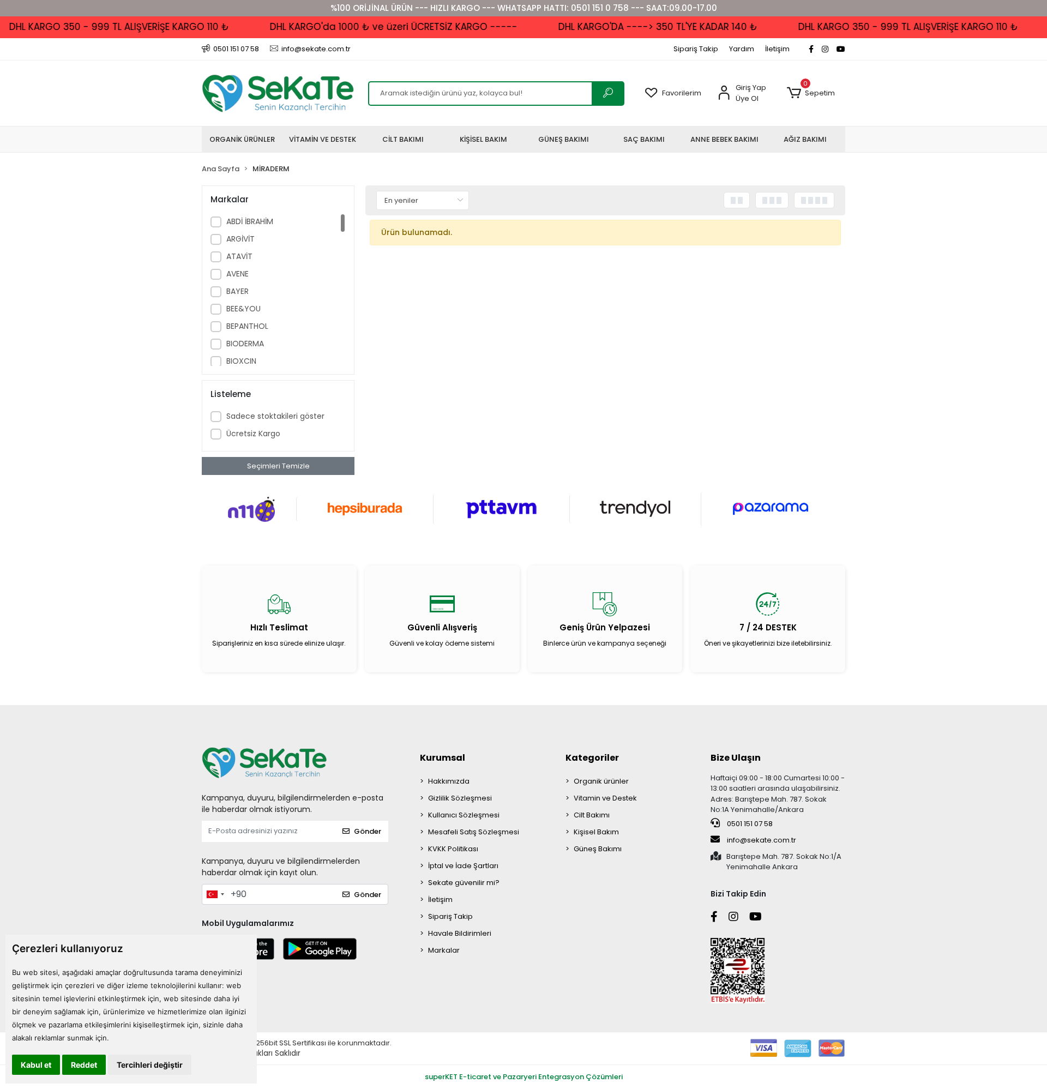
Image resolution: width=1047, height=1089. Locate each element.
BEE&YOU (243, 308)
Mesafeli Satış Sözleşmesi (473, 832)
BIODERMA (245, 343)
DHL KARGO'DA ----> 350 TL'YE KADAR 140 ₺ (641, 26)
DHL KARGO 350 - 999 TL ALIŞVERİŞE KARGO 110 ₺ (892, 26)
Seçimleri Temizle (278, 466)
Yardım (741, 49)
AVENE (237, 273)
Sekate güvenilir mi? (464, 882)
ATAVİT (239, 256)
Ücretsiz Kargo (253, 433)
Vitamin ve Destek (605, 798)
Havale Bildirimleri (459, 933)
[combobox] (214, 894)
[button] (810, 93)
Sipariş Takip (695, 49)
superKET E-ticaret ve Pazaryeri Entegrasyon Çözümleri (524, 1077)
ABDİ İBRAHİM (249, 221)
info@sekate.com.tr (761, 840)
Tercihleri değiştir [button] (150, 1064)
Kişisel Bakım (596, 832)
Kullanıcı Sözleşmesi (464, 815)
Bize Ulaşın (736, 757)
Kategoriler (592, 757)
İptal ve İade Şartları (463, 866)
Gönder (367, 831)
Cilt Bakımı (592, 815)
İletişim (777, 49)
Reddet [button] (84, 1064)
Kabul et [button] (36, 1064)
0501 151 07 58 (749, 824)
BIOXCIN (241, 361)
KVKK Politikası (453, 849)
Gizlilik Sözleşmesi (460, 798)
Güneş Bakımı (598, 849)
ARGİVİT (240, 238)
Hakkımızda (449, 781)
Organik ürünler (601, 781)
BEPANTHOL (247, 326)
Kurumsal (442, 757)
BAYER (237, 291)
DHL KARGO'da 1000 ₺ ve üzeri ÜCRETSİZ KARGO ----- (377, 26)
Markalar (444, 950)
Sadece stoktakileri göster (275, 416)
